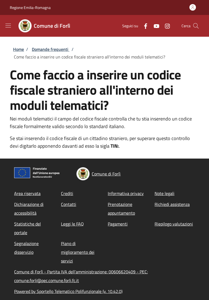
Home (18, 49)
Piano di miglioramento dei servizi (77, 252)
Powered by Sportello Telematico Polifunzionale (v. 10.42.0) (68, 291)
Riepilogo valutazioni (174, 224)
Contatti (68, 204)
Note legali (164, 193)
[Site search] (196, 26)
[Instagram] (165, 25)
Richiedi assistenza (172, 204)
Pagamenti (118, 224)
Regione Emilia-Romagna (30, 7)
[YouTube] (154, 25)
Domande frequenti (50, 49)
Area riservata (27, 193)
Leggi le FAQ (72, 224)
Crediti (67, 193)
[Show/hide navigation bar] (8, 25)
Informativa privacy (126, 193)
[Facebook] (143, 25)
